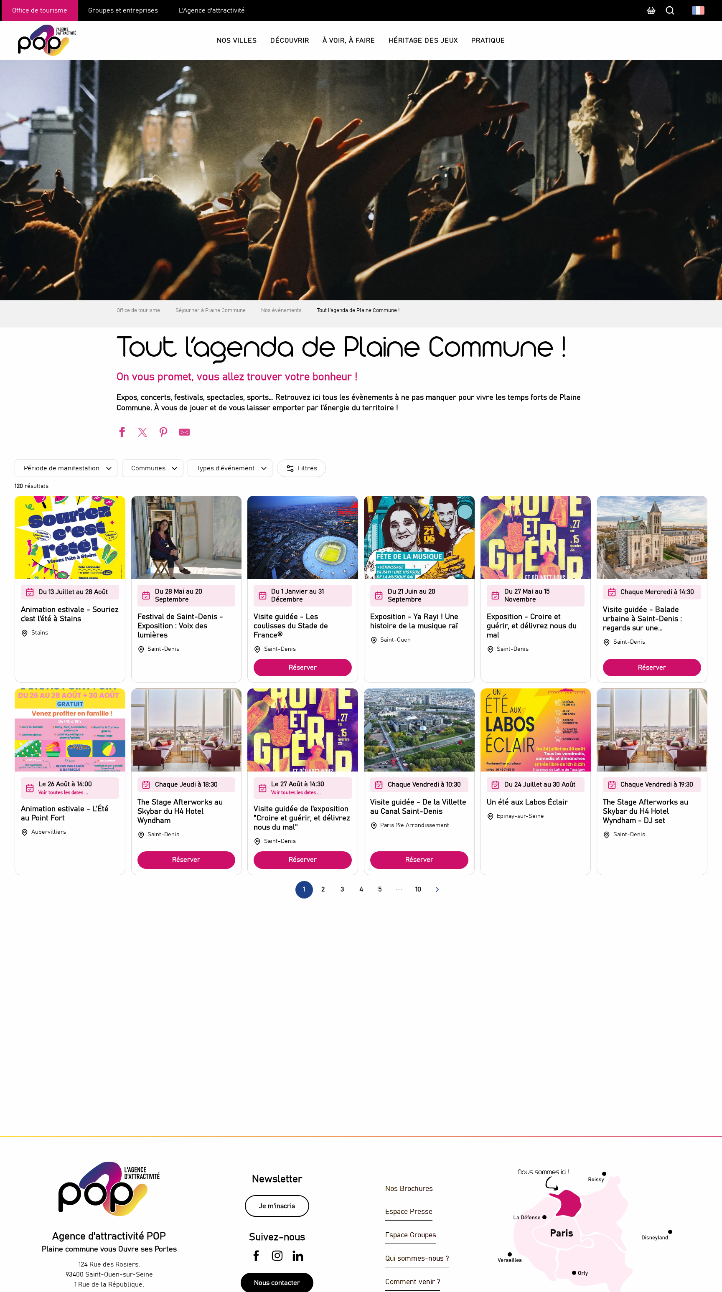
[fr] (699, 10)
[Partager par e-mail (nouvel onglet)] (183, 433)
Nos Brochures (409, 1189)
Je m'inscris (277, 1206)
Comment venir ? (412, 1282)
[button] (699, 10)
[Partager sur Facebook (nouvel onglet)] (121, 433)
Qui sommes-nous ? (417, 1258)
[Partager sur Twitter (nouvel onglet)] (141, 433)
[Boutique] (651, 14)
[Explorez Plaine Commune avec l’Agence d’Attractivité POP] (37, 40)
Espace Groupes (410, 1235)
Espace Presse (408, 1212)
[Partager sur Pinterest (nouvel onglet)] (162, 433)
